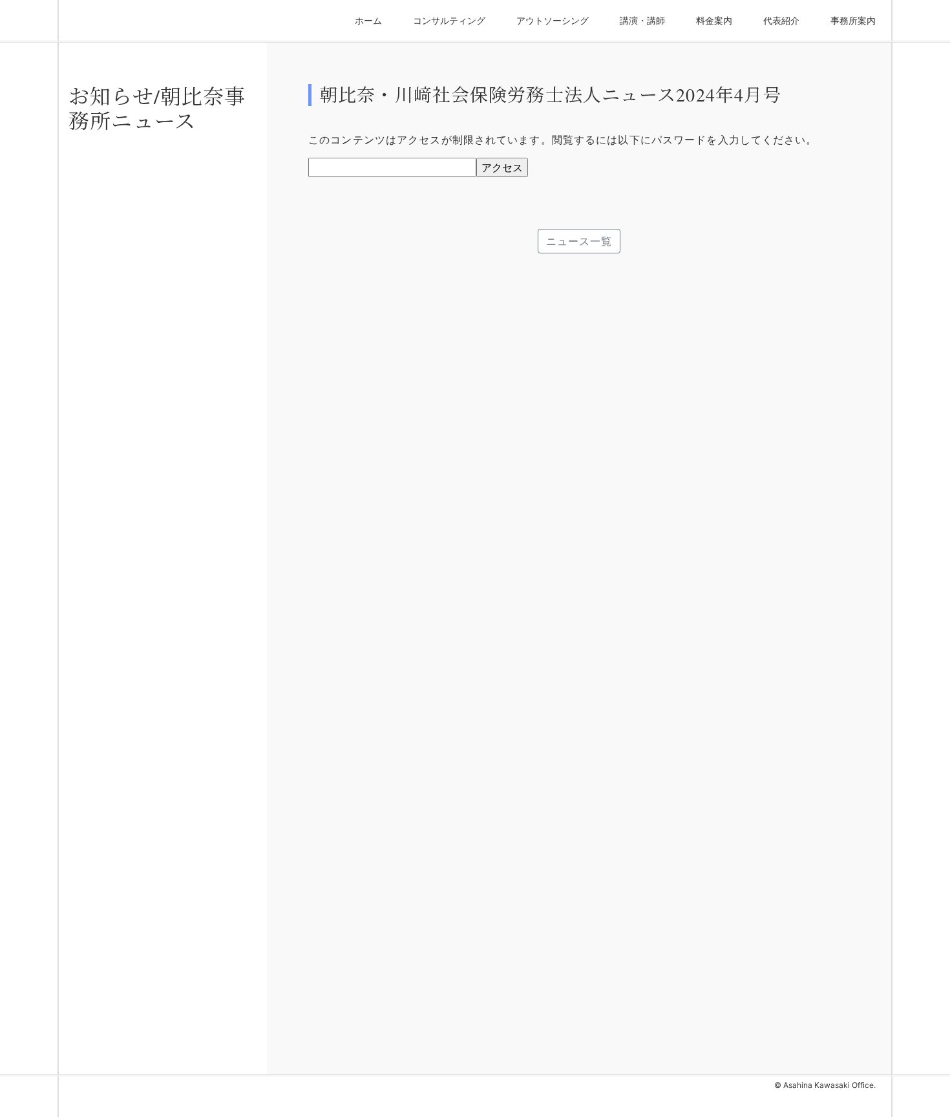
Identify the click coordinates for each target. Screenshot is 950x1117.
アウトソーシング (552, 20)
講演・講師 (642, 20)
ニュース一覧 (579, 241)
